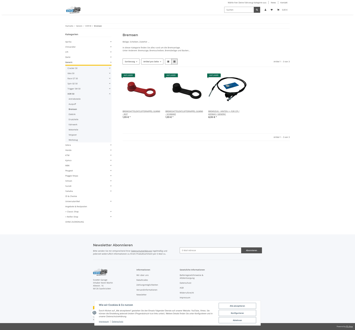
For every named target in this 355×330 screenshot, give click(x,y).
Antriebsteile (75, 99)
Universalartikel (72, 201)
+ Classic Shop (72, 211)
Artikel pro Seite (151, 61)
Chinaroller (70, 47)
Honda (68, 150)
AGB (182, 287)
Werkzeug (73, 140)
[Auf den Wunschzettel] (156, 76)
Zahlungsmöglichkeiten (147, 284)
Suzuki (68, 186)
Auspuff (72, 104)
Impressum (104, 321)
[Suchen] (257, 10)
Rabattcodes (142, 280)
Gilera (68, 145)
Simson (68, 181)
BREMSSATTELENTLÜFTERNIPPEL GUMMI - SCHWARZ (184, 112)
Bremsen (73, 109)
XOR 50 (71, 93)
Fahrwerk (73, 124)
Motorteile (73, 129)
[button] (265, 10)
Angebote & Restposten (76, 206)
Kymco (68, 160)
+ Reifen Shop (71, 216)
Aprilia (68, 41)
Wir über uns (142, 275)
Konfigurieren (237, 313)
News (273, 2)
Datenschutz (117, 321)
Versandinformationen (146, 289)
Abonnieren (251, 250)
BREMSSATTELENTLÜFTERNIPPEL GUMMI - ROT (141, 112)
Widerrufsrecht (187, 292)
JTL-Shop (349, 326)
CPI (66, 52)
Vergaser (73, 134)
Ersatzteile (73, 119)
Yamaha (69, 191)
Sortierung (130, 61)
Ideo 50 (71, 73)
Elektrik (72, 114)
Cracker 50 (72, 68)
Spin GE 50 (73, 83)
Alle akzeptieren (237, 306)
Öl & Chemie (71, 196)
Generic (69, 62)
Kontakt (283, 2)
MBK (67, 165)
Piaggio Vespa (71, 175)
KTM (67, 155)
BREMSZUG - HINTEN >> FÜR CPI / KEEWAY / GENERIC (223, 112)
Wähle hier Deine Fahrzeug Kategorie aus (247, 2)
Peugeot (69, 170)
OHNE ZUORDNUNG (74, 222)
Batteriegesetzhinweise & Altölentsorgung (191, 276)
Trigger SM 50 (74, 88)
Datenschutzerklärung (141, 251)
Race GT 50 (73, 78)
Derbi (67, 57)
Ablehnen (237, 320)
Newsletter (141, 294)
